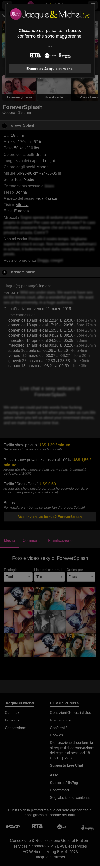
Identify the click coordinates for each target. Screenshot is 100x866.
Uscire (50, 46)
